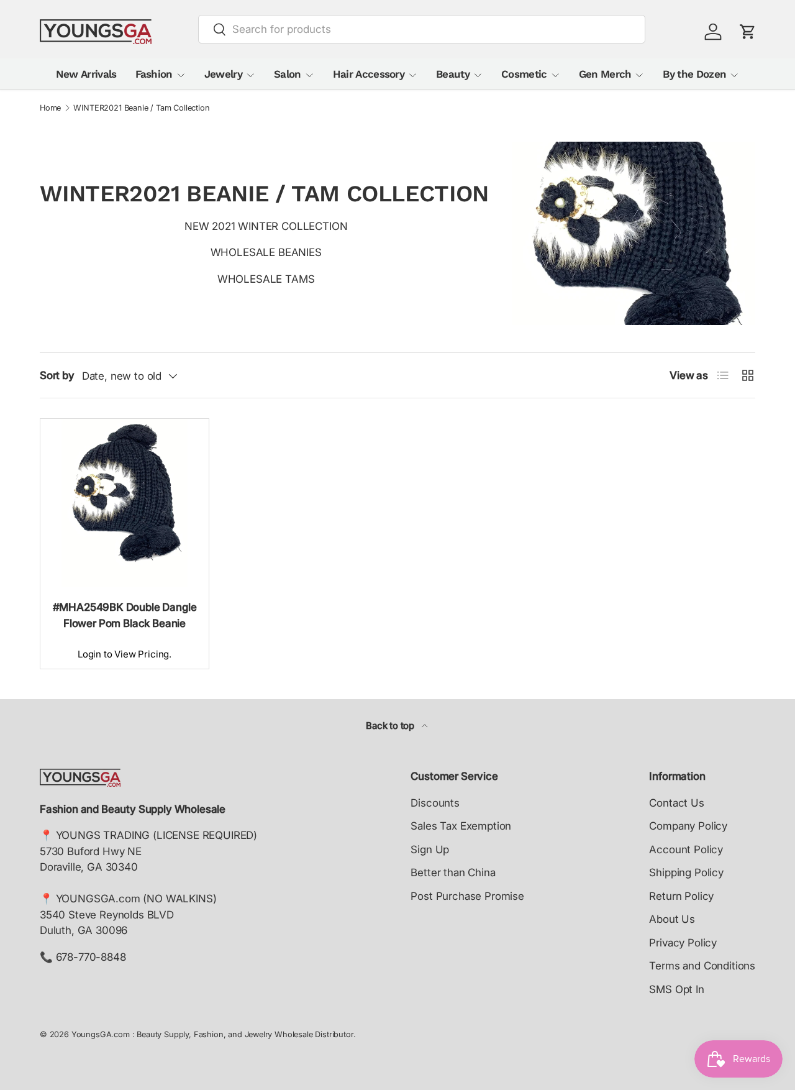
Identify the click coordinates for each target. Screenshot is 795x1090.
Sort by (57, 375)
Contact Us (676, 803)
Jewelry (223, 74)
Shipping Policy (686, 872)
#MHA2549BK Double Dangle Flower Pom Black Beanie (125, 615)
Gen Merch (605, 74)
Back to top (391, 725)
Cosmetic (524, 74)
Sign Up (430, 849)
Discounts (435, 803)
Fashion (154, 74)
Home (50, 108)
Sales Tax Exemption (461, 826)
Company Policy (688, 826)
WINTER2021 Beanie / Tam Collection (141, 108)
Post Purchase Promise (467, 896)
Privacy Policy (683, 943)
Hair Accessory (368, 74)
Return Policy (681, 896)
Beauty (453, 74)
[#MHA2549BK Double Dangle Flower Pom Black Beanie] (124, 503)
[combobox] (422, 29)
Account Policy (686, 849)
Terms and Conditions (702, 965)
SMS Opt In (676, 989)
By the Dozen (694, 74)
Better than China (453, 872)
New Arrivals (86, 74)
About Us (672, 919)
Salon (287, 74)
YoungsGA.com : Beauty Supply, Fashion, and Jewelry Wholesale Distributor (212, 1034)
